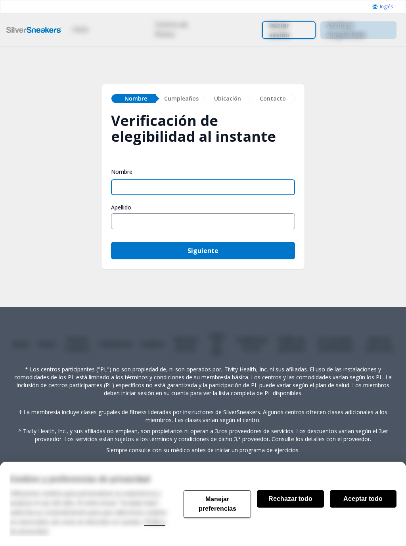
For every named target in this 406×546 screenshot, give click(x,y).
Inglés (386, 7)
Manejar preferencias (217, 504)
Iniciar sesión (279, 30)
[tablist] (203, 98)
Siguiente (203, 250)
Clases (116, 29)
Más (227, 29)
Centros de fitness (171, 29)
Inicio (80, 29)
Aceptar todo (363, 498)
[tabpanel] (203, 198)
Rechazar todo (290, 498)
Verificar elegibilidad (346, 30)
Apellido (121, 207)
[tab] (133, 98)
